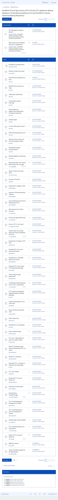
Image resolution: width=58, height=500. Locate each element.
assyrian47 (12, 314)
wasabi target (13, 119)
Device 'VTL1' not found (16, 224)
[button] (53, 19)
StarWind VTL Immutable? (17, 325)
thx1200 (12, 73)
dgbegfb (14, 166)
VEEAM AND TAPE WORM (17, 420)
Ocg (11, 81)
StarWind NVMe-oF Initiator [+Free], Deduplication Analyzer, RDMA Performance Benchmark (16, 36)
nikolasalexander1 (38, 70)
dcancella (12, 342)
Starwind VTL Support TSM (17, 186)
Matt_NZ (12, 245)
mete (11, 90)
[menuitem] (13, 2)
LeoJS (11, 327)
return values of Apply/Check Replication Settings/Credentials (16, 111)
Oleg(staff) (36, 443)
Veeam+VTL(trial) (14, 179)
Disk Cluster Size (14, 318)
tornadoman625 (38, 29)
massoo (12, 158)
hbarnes (14, 236)
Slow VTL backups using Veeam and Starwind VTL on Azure (17, 348)
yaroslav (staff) (37, 85)
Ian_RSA (12, 445)
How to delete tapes (15, 331)
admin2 (35, 77)
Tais (11, 367)
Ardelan (12, 305)
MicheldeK (13, 188)
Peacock (12, 320)
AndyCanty (13, 278)
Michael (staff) (37, 434)
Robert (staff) (13, 66)
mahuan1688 (13, 454)
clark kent (14, 175)
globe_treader (15, 226)
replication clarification (15, 94)
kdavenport (13, 333)
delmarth (12, 253)
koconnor (12, 405)
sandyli (35, 42)
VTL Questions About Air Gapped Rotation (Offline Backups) (16, 293)
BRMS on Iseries (14, 443)
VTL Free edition (14, 371)
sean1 (11, 181)
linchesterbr (15, 397)
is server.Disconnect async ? (17, 126)
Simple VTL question (15, 356)
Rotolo (13, 422)
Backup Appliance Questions (17, 156)
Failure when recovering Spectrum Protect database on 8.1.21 (17, 232)
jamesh (12, 373)
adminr (13, 213)
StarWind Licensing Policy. (17, 64)
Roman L (14, 287)
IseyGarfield (13, 352)
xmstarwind (13, 415)
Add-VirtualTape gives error (17, 132)
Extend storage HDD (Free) (17, 217)
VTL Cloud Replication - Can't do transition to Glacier (16, 411)
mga (13, 439)
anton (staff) (13, 34)
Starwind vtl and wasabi (16, 386)
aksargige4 (13, 388)
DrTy (11, 297)
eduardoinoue (13, 382)
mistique (12, 270)
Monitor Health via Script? (16, 71)
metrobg (14, 430)
